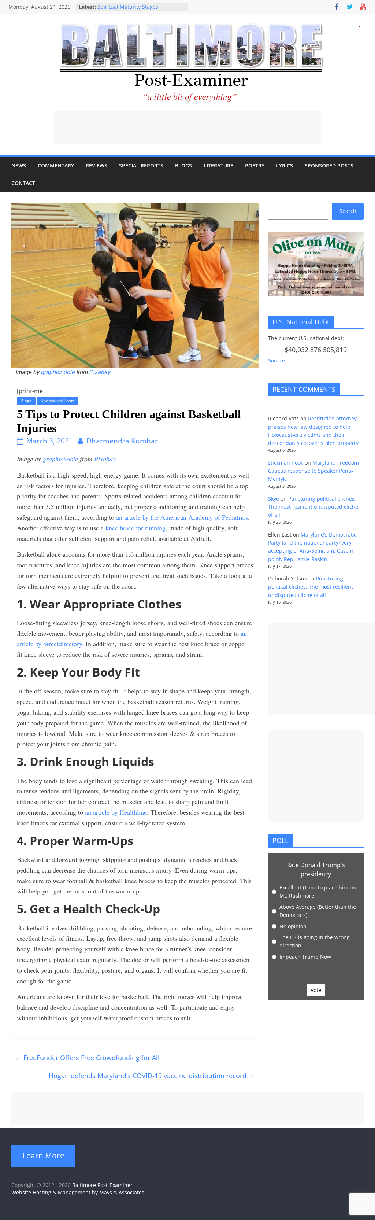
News (18, 165)
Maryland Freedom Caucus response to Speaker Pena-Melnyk (313, 471)
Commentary (56, 165)
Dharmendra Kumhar (122, 441)
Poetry (254, 165)
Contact (23, 183)
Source (276, 360)
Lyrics (284, 165)
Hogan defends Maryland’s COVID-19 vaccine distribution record (152, 1075)
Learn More (43, 1155)
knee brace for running (135, 527)
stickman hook (285, 462)
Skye (273, 498)
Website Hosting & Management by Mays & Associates (77, 1192)
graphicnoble (58, 372)
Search (347, 210)
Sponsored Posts (329, 165)
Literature (218, 165)
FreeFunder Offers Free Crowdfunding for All (87, 1057)
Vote (316, 990)
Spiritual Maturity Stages (127, 6)
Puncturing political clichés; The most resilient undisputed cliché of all (313, 507)
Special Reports (141, 165)
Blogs (183, 165)
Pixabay (100, 372)
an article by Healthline (116, 812)
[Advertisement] (187, 127)
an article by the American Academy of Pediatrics (182, 517)
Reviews (96, 165)
